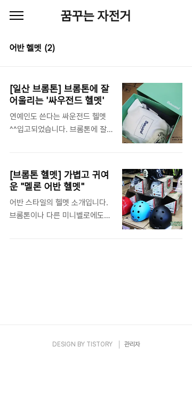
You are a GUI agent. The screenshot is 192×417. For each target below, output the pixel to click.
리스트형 (176, 49)
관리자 (132, 344)
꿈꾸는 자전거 (96, 16)
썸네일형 (161, 49)
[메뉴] (16, 16)
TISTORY (99, 344)
